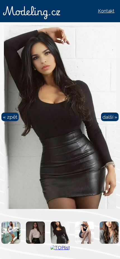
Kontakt (106, 11)
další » (109, 117)
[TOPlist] (60, 247)
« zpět (10, 117)
